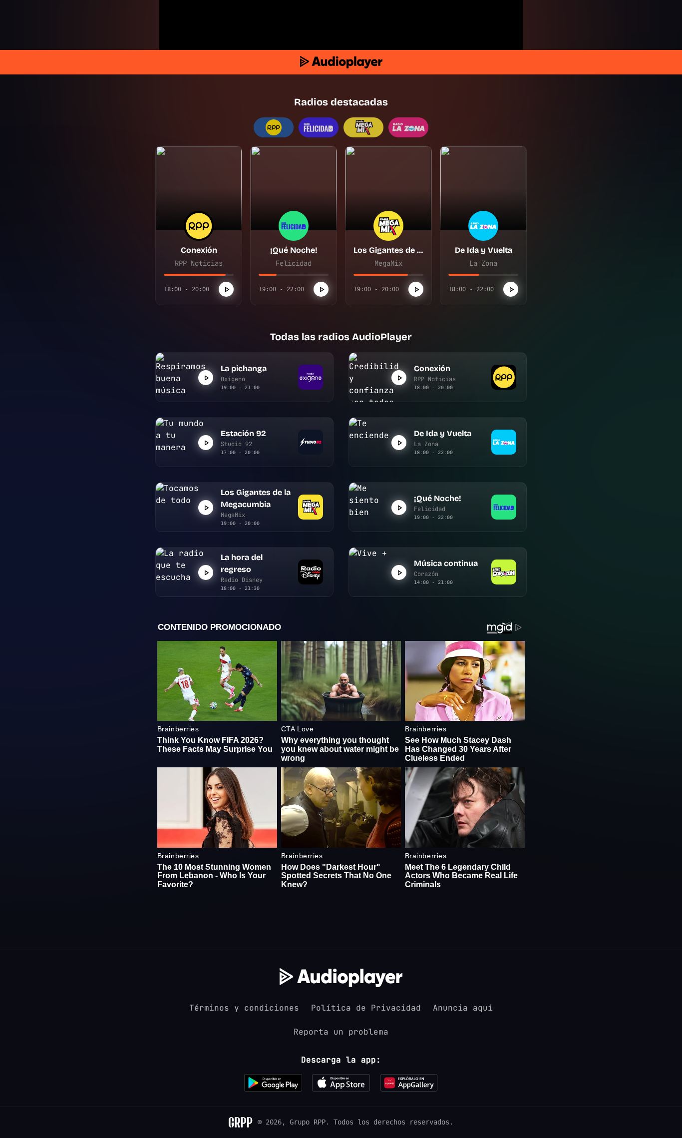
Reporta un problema (341, 1032)
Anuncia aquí (463, 1008)
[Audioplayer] (341, 62)
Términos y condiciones (244, 1008)
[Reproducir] (226, 289)
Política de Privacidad (366, 1008)
